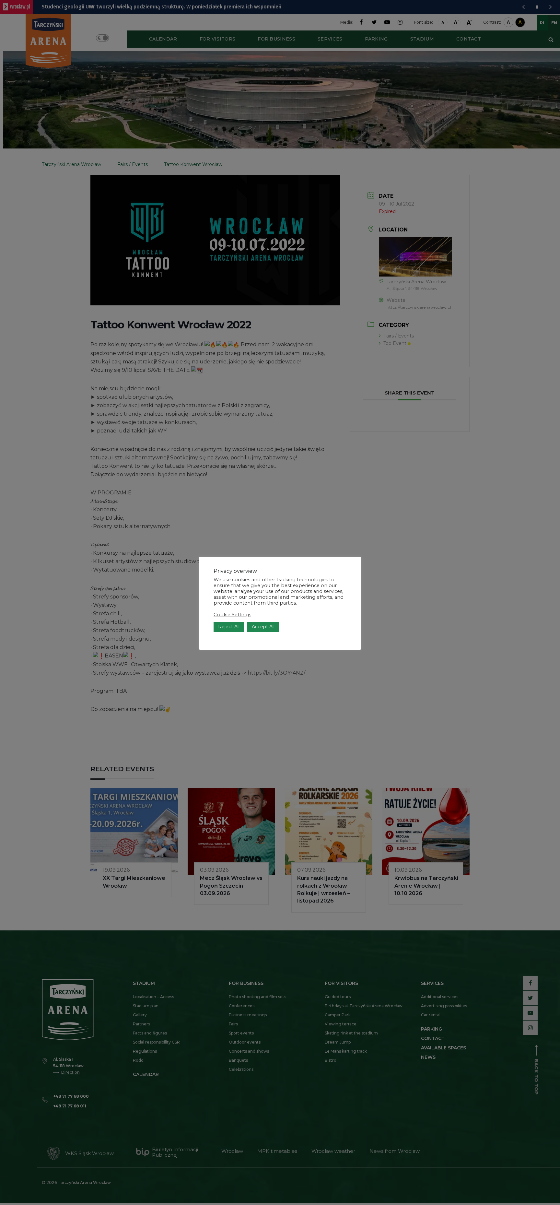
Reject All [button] (228, 627)
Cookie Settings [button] (232, 615)
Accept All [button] (263, 627)
